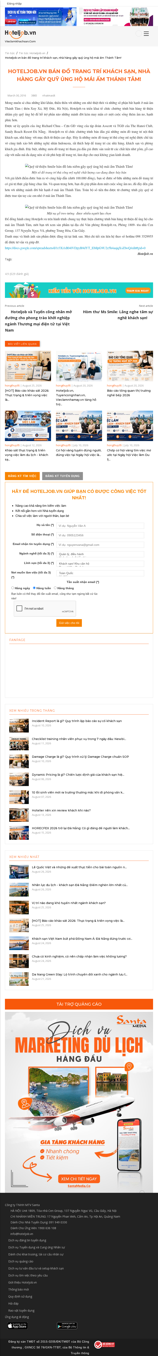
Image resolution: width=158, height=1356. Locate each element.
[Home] (20, 36)
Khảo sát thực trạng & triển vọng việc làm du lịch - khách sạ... (26, 454)
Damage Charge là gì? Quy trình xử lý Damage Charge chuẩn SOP (80, 757)
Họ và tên (45, 525)
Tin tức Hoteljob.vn (32, 53)
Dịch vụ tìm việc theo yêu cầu (28, 1275)
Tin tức (10, 53)
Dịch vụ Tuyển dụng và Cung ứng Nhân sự (36, 1247)
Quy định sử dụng (20, 1296)
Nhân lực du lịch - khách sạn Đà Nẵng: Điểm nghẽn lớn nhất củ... (80, 885)
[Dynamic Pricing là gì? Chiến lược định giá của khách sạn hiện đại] (19, 778)
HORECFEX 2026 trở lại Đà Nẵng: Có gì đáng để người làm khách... (81, 828)
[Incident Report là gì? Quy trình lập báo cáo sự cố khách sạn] (19, 725)
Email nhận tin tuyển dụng (33, 544)
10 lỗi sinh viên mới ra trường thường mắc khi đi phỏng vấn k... (78, 792)
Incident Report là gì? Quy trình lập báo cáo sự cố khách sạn (77, 721)
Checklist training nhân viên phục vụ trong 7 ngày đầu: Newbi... (79, 739)
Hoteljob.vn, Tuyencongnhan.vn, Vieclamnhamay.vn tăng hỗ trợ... (76, 397)
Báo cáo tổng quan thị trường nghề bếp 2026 (129, 393)
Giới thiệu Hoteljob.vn (22, 1282)
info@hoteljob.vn (21, 1234)
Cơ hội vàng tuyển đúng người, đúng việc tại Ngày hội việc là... (78, 452)
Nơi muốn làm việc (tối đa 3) (31, 575)
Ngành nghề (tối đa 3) (36, 553)
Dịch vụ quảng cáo (20, 1261)
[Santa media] (79, 1102)
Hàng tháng (65, 588)
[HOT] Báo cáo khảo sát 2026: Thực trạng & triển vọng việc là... (27, 395)
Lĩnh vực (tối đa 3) (39, 563)
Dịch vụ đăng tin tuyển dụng (27, 1240)
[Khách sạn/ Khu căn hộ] (100, 563)
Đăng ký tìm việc (22, 476)
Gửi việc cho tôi (69, 622)
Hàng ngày (22, 588)
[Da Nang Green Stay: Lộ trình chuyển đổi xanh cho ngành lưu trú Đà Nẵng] (19, 978)
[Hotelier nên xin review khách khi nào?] (19, 814)
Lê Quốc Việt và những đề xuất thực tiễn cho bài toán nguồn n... (79, 867)
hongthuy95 (12, 385)
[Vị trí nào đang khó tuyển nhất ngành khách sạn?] (19, 907)
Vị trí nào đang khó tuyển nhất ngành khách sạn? (69, 903)
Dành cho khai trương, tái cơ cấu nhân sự (35, 1254)
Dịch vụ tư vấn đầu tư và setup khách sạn (36, 1268)
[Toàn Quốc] (100, 573)
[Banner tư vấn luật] (116, 16)
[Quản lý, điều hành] (100, 554)
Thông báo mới (18, 1289)
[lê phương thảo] (41, 16)
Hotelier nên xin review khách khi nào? (61, 810)
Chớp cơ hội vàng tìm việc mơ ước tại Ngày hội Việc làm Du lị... (129, 454)
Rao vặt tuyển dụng (21, 1310)
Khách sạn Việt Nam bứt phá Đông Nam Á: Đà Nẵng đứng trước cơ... (82, 939)
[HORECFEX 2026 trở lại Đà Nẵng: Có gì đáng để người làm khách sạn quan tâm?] (19, 832)
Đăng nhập (14, 3)
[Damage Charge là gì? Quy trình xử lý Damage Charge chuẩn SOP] (19, 761)
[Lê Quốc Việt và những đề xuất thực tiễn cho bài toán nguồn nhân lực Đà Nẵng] (19, 871)
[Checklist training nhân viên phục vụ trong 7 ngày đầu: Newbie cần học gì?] (19, 743)
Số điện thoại (42, 534)
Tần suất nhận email (83, 582)
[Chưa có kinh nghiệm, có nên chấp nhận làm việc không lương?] (19, 960)
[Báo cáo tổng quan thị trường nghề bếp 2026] (130, 366)
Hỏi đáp (13, 1303)
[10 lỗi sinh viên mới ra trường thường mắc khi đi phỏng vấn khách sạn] (19, 796)
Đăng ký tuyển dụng (62, 476)
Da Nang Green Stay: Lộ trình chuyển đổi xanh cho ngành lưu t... (79, 974)
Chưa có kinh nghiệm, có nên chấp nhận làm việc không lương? (79, 956)
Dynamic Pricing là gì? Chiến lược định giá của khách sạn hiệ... (78, 775)
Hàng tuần (43, 588)
